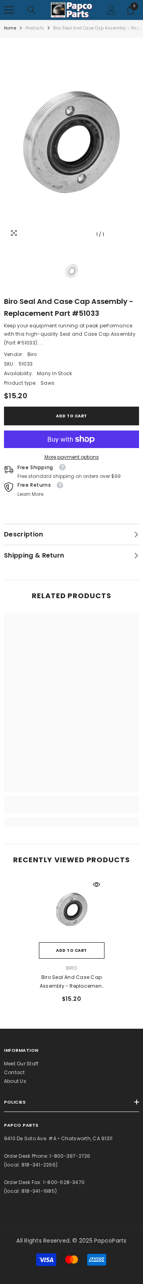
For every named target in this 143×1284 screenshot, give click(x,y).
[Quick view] (96, 885)
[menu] (9, 10)
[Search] (31, 10)
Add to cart (71, 416)
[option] (71, 142)
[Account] (111, 10)
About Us (15, 1081)
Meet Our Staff (21, 1063)
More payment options (71, 457)
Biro (32, 354)
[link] (71, 809)
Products (34, 28)
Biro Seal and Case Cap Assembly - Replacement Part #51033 (71, 982)
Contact (14, 1072)
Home (10, 28)
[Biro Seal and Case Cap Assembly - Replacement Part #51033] (71, 909)
